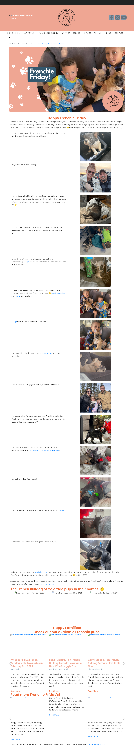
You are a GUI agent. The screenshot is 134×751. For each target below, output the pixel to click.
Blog (108, 33)
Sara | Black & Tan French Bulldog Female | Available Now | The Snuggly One (65, 663)
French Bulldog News (44, 44)
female (65, 669)
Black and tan (55, 669)
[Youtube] (123, 17)
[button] (13, 607)
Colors (76, 33)
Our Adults (29, 33)
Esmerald (34, 450)
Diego (27, 262)
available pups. (42, 572)
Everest (55, 450)
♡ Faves (87, 33)
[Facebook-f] (111, 17)
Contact (119, 33)
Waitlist (66, 33)
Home (10, 33)
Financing (99, 33)
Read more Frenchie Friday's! (35, 694)
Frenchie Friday (58, 44)
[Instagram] (117, 17)
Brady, (54, 293)
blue (12, 669)
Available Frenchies (48, 33)
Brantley (61, 293)
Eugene (47, 450)
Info (17, 33)
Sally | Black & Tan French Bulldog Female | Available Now (104, 663)
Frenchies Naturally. (96, 744)
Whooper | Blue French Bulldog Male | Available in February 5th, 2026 (26, 663)
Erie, (42, 450)
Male (17, 669)
